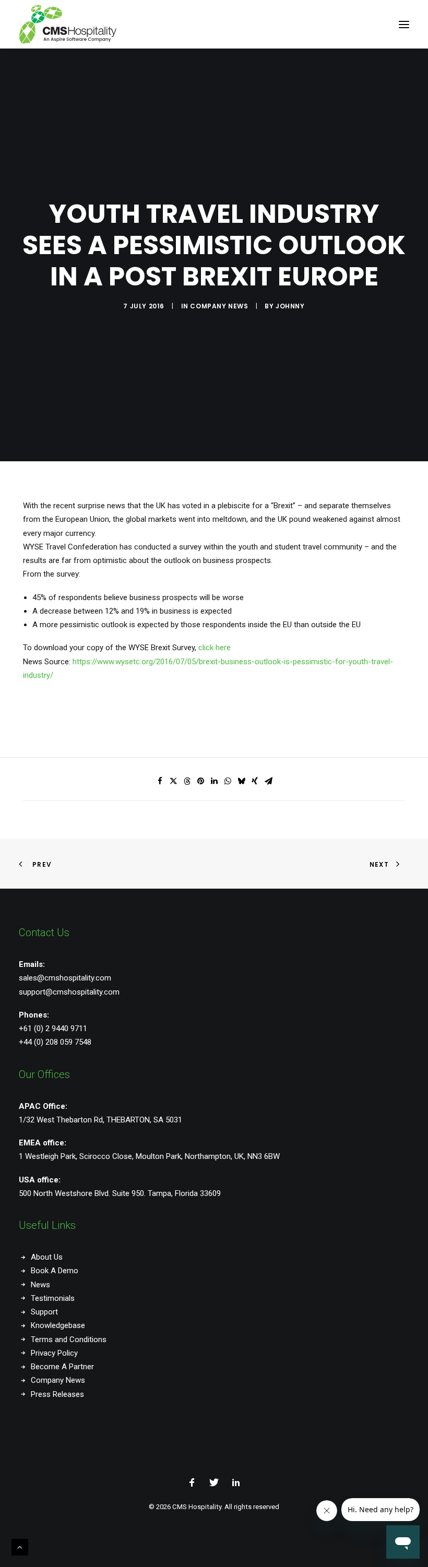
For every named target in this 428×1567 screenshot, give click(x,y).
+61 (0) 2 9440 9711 (53, 1028)
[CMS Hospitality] (67, 24)
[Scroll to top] (19, 1546)
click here (214, 647)
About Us (47, 1257)
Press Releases (57, 1394)
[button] (404, 24)
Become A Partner (62, 1366)
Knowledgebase (58, 1325)
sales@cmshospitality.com (65, 978)
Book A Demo (54, 1270)
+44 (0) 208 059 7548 (55, 1042)
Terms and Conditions (68, 1339)
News (40, 1284)
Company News (219, 306)
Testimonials (53, 1298)
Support (44, 1312)
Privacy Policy (54, 1353)
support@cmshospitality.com (69, 992)
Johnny (290, 306)
